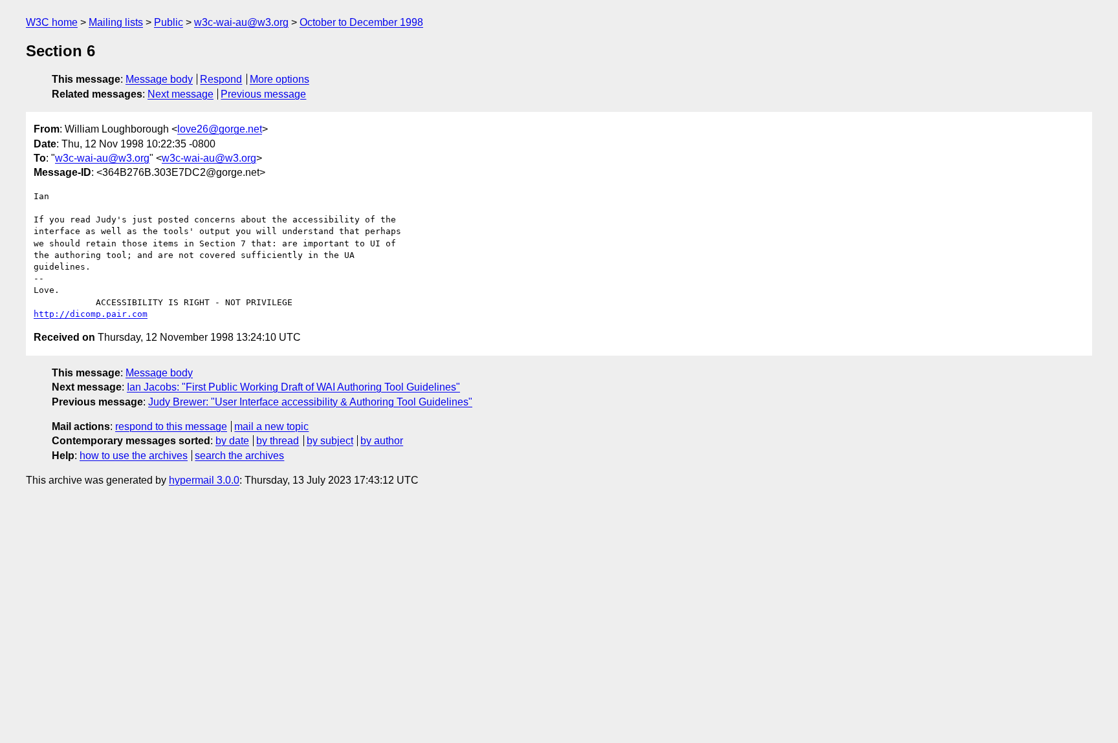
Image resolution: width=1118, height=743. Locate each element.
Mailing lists (116, 22)
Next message (181, 94)
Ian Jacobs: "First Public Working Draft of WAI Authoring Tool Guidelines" (293, 387)
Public (168, 22)
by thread (277, 440)
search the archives (239, 455)
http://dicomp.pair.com (91, 314)
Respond (221, 79)
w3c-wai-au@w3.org (241, 22)
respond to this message (171, 426)
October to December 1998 (361, 22)
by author (381, 440)
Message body (159, 79)
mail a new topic (271, 426)
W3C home (52, 22)
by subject (330, 440)
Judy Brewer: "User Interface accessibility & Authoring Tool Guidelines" (310, 401)
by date (232, 440)
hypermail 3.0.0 (204, 480)
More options (279, 79)
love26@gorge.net (219, 129)
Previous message (263, 94)
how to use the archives (134, 455)
